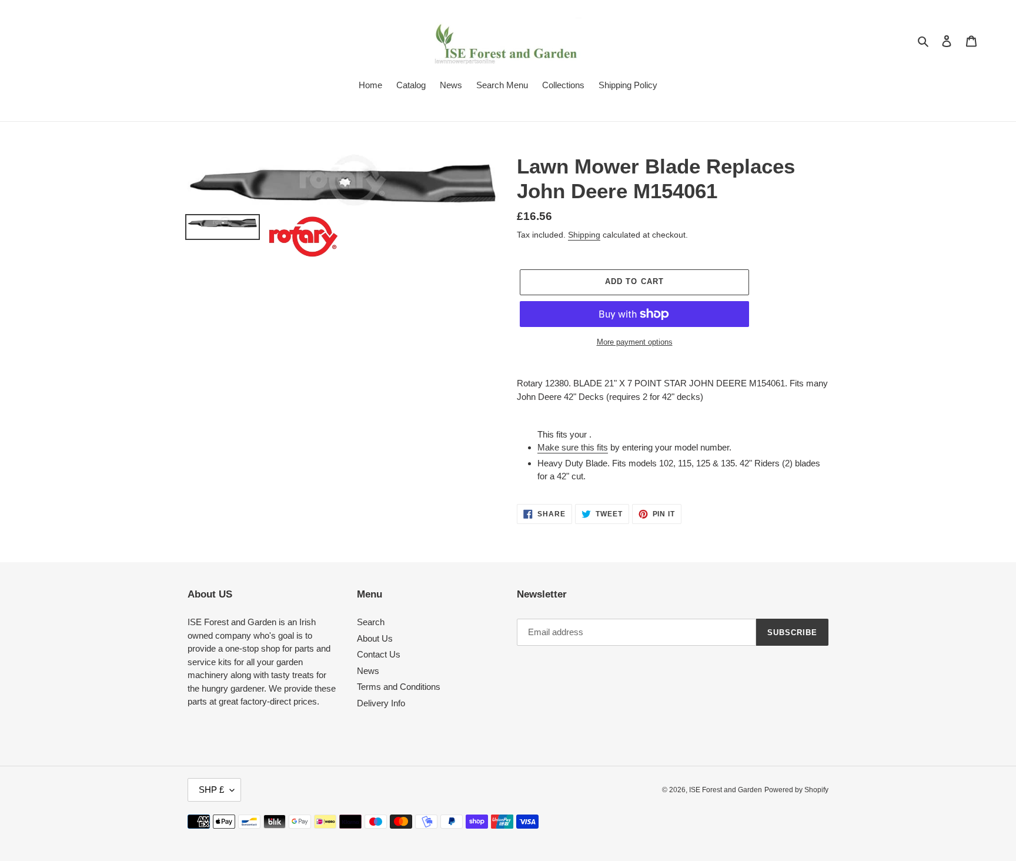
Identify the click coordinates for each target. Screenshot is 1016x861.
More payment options (635, 342)
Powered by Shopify (796, 790)
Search (371, 622)
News (368, 671)
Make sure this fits (572, 447)
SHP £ (211, 790)
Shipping (584, 234)
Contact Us (378, 654)
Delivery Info (381, 703)
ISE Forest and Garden (725, 790)
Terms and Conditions (398, 687)
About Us (375, 638)
